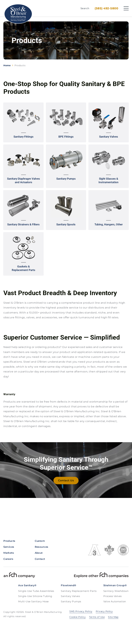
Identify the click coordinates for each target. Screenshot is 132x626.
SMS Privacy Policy (80, 611)
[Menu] (126, 8)
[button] (23, 122)
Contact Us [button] (66, 480)
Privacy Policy (104, 611)
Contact (40, 558)
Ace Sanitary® (27, 585)
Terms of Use (97, 617)
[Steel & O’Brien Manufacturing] (18, 13)
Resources (41, 546)
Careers (8, 558)
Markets (8, 552)
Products (9, 540)
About (39, 552)
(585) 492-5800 (106, 8)
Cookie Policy (77, 617)
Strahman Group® (115, 585)
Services (8, 546)
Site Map (113, 617)
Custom (40, 540)
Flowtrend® (68, 585)
